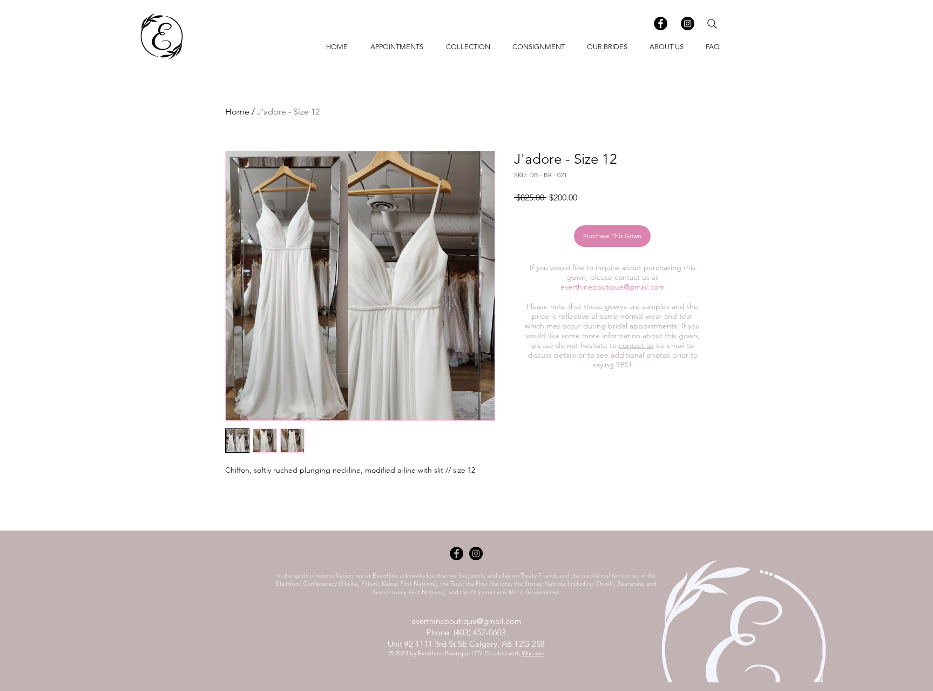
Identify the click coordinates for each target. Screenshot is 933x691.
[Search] (712, 23)
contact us (636, 345)
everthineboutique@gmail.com (612, 287)
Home (237, 111)
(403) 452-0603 (480, 632)
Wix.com (533, 653)
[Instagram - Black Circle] (687, 23)
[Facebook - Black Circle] (660, 23)
